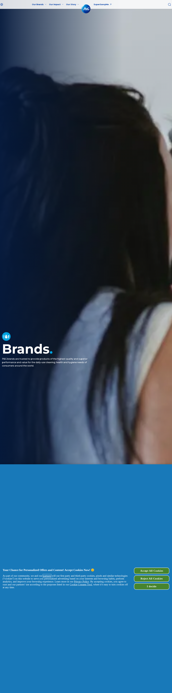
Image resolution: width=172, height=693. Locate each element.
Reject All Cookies (152, 578)
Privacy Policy (81, 581)
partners (47, 575)
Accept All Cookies (151, 570)
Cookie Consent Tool (81, 584)
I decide (151, 586)
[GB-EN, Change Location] (2, 4)
